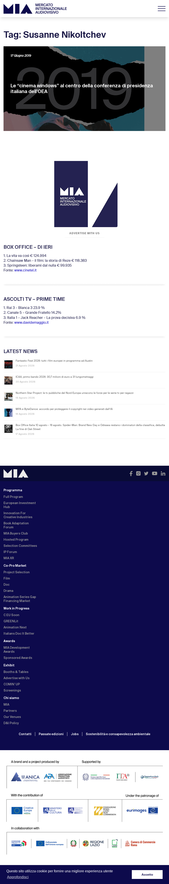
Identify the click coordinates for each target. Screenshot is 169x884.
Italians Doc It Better (19, 633)
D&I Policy (11, 723)
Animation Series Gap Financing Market (20, 599)
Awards (9, 641)
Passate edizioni (51, 734)
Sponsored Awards (18, 658)
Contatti (25, 734)
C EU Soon (11, 615)
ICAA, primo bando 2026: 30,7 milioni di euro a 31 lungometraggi (55, 377)
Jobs (75, 734)
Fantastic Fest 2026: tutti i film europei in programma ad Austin (54, 361)
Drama (8, 591)
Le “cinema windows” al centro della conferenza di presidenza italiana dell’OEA (82, 88)
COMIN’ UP (12, 684)
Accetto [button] (147, 874)
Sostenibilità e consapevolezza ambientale (118, 734)
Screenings (12, 690)
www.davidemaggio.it (31, 323)
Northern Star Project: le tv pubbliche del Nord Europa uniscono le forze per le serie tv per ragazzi (75, 393)
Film (7, 578)
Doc (6, 585)
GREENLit (11, 621)
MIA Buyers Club (16, 533)
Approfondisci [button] (18, 877)
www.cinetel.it (25, 270)
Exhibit (9, 665)
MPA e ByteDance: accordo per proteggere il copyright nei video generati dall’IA (64, 409)
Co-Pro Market (15, 566)
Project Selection (17, 572)
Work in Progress (16, 608)
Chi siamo (11, 698)
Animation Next (15, 627)
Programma (13, 490)
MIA (6, 704)
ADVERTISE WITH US (84, 233)
